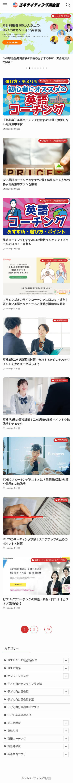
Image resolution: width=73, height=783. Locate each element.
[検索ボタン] (68, 5)
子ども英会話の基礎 (19, 715)
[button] (26, 68)
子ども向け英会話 (18, 691)
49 (48, 629)
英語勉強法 (14, 746)
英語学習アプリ (17, 754)
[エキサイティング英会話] (36, 5)
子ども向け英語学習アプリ (23, 707)
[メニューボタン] (5, 5)
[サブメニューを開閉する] (66, 660)
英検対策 (13, 730)
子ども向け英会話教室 (21, 699)
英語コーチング (17, 738)
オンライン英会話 (18, 675)
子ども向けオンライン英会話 (25, 683)
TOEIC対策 (14, 668)
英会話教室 (14, 722)
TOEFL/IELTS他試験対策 (22, 660)
